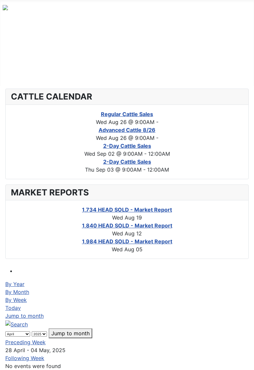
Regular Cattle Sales (127, 114)
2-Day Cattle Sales (127, 146)
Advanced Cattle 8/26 (127, 130)
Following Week (24, 358)
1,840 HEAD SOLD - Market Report (127, 225)
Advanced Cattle (24, 43)
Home (10, 33)
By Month (17, 292)
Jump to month (24, 315)
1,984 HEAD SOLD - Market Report (127, 241)
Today (13, 308)
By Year (14, 284)
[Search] (16, 323)
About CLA (16, 75)
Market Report (21, 54)
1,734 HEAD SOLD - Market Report (127, 209)
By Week (16, 300)
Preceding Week (25, 342)
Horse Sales (17, 65)
